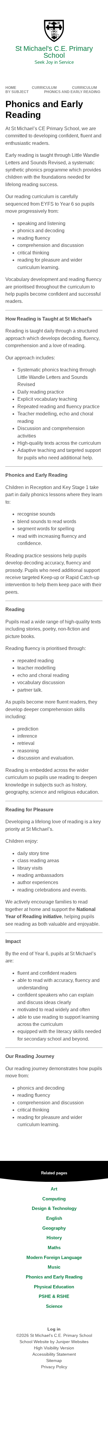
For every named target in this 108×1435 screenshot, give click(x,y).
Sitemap (54, 1360)
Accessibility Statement (54, 1354)
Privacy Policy (54, 1366)
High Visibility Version (54, 1348)
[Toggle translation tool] (69, 7)
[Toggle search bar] (84, 7)
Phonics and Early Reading (72, 92)
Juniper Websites (72, 1341)
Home (10, 87)
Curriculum (44, 87)
